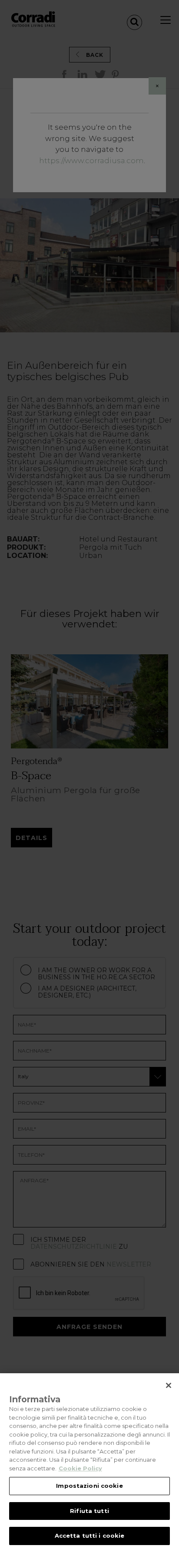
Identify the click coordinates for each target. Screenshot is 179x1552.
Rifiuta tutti (89, 1510)
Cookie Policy (80, 1468)
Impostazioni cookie (89, 1485)
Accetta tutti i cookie (90, 1535)
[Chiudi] (168, 1385)
